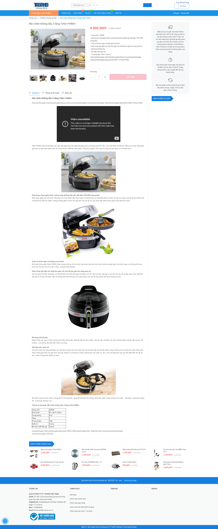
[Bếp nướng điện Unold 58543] (34, 453)
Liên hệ (118, 13)
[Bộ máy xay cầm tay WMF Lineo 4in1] (157, 453)
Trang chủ (66, 13)
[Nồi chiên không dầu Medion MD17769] (157, 466)
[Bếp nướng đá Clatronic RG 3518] (116, 453)
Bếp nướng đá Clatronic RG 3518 (134, 449)
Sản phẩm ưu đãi (161, 98)
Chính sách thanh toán (78, 499)
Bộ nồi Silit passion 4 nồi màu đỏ (52, 462)
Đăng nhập (185, 13)
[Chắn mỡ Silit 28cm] (116, 466)
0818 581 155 (113, 480)
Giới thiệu (73, 495)
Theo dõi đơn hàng (182, 2)
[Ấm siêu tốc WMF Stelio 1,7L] (75, 466)
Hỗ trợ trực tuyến (130, 480)
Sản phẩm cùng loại (40, 444)
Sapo (135, 527)
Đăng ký (176, 13)
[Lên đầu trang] (214, 522)
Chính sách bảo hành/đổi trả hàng (82, 507)
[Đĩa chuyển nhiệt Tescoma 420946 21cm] (75, 453)
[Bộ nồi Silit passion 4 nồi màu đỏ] (34, 466)
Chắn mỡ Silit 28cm (129, 462)
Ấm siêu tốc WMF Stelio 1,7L (92, 462)
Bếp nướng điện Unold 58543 (51, 449)
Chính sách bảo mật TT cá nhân (81, 511)
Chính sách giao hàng (77, 503)
